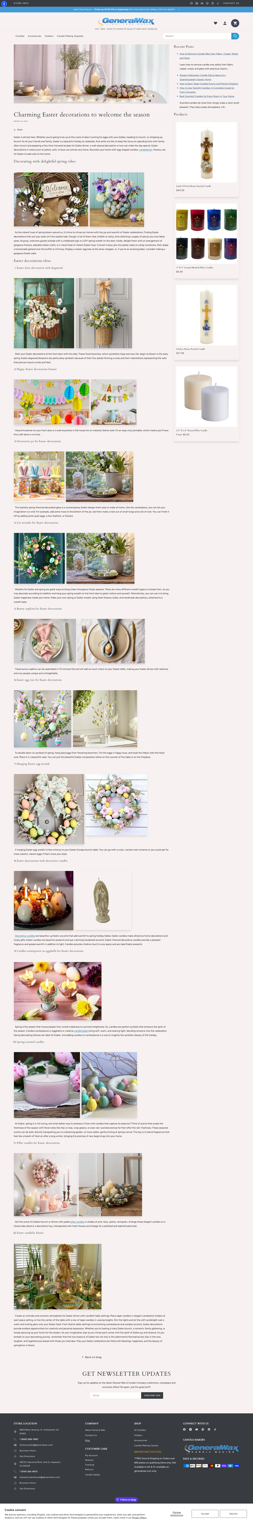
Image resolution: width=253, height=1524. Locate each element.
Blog (87, 1440)
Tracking (89, 1465)
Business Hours (28, 1450)
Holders (138, 1435)
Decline (233, 1513)
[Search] (235, 36)
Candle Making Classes (146, 1445)
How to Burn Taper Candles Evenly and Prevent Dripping (209, 83)
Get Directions (27, 1456)
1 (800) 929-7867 (29, 1439)
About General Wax (95, 1430)
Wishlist (89, 1460)
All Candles (140, 1430)
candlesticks (145, 149)
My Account (91, 1455)
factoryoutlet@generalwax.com (36, 1445)
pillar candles (77, 1221)
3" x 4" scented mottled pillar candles (194, 267)
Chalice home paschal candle (190, 349)
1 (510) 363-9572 (29, 1471)
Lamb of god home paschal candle (193, 186)
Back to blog (93, 1357)
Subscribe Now (152, 1395)
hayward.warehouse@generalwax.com (40, 1477)
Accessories (140, 1440)
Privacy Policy (139, 1517)
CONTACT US (231, 3)
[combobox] (201, 36)
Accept (205, 1513)
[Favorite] (215, 23)
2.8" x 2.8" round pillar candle (191, 430)
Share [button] (20, 129)
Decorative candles (25, 935)
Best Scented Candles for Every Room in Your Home (207, 96)
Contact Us (91, 1435)
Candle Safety (92, 1474)
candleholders (81, 1030)
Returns (89, 1469)
